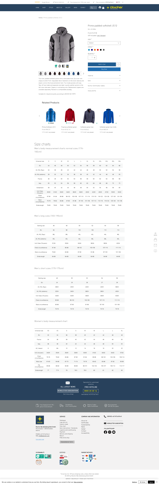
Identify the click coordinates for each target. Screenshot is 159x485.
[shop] (155, 239)
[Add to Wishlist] (119, 64)
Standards (74, 428)
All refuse (142, 482)
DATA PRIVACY (75, 479)
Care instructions (65, 428)
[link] (103, 7)
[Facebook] (105, 432)
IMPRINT (68, 479)
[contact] (155, 245)
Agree (151, 482)
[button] (155, 234)
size (90, 39)
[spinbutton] (92, 57)
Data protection (78, 482)
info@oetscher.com (44, 436)
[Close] (157, 482)
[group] (79, 121)
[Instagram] (109, 432)
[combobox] (104, 43)
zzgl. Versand (101, 36)
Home (40, 18)
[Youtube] (113, 432)
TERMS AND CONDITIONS (86, 479)
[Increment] (94, 57)
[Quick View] (50, 116)
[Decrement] (89, 57)
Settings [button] (134, 482)
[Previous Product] (39, 116)
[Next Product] (120, 116)
